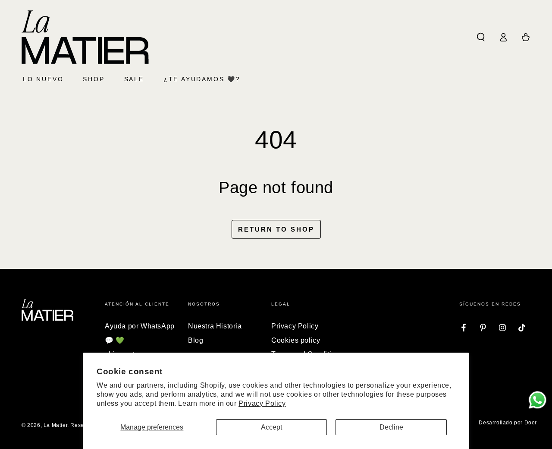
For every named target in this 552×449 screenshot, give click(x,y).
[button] (481, 37)
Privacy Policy (261, 403)
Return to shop (276, 229)
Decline (391, 427)
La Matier (55, 425)
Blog (195, 340)
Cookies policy (295, 340)
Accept (271, 427)
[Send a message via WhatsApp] (537, 400)
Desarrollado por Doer (508, 423)
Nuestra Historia (215, 326)
